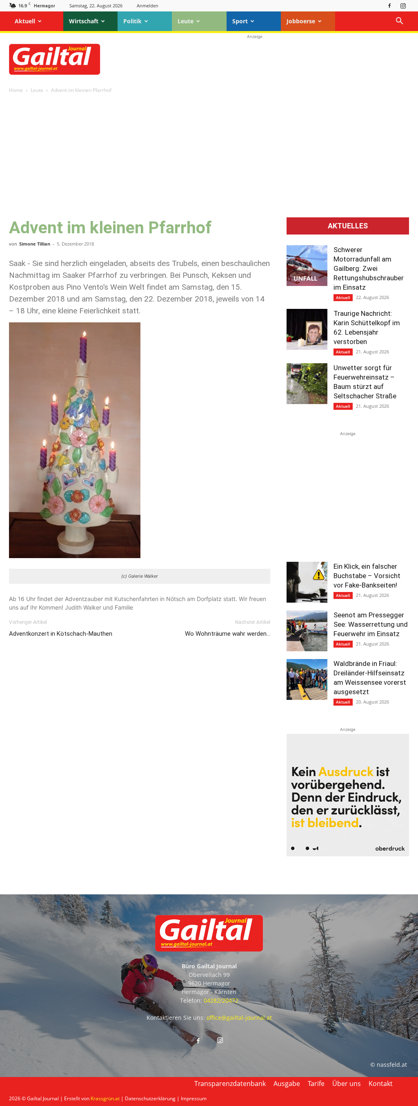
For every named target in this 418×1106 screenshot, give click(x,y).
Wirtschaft (83, 21)
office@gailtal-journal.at (239, 1017)
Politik (132, 21)
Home (16, 90)
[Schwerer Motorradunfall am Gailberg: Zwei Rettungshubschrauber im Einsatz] (307, 265)
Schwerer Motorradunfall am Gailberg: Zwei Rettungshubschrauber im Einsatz (369, 268)
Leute (185, 21)
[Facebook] (389, 5)
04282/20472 (221, 1000)
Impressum (194, 1098)
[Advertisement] (254, 59)
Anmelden (147, 5)
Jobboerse (301, 21)
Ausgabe (286, 1083)
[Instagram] (403, 5)
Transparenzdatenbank (230, 1083)
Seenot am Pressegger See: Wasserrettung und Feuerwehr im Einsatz (371, 624)
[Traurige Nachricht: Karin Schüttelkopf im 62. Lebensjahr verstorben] (307, 329)
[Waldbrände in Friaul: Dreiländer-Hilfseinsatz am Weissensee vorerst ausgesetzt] (307, 679)
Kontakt (381, 1083)
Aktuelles (348, 226)
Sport (240, 21)
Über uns (346, 1083)
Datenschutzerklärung (150, 1098)
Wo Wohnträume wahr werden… (227, 633)
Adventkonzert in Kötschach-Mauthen (60, 633)
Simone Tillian (34, 244)
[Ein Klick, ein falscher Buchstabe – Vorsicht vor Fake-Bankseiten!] (307, 582)
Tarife (316, 1083)
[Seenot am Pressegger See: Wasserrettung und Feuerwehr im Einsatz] (307, 630)
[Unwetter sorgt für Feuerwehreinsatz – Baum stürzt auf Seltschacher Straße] (307, 383)
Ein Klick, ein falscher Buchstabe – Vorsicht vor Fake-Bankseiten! (367, 575)
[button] (399, 22)
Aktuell (25, 21)
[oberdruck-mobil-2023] (348, 854)
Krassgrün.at (105, 1098)
